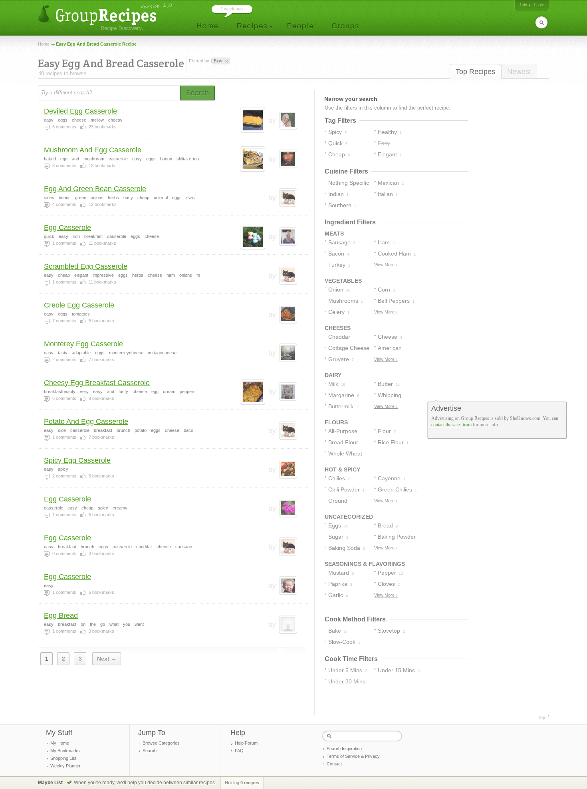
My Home (59, 743)
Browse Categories (161, 743)
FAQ (239, 750)
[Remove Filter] (226, 61)
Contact (334, 763)
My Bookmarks (65, 750)
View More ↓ (386, 264)
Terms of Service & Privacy (353, 756)
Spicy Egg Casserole (77, 460)
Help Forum (246, 743)
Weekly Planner (65, 765)
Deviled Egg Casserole (80, 111)
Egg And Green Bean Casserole (95, 189)
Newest (519, 72)
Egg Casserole (67, 228)
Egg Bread (61, 615)
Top (541, 717)
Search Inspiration (344, 748)
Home (44, 44)
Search (150, 750)
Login (539, 4)
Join (523, 4)
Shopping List (63, 758)
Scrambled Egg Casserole (85, 266)
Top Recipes (475, 72)
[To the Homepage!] (106, 17)
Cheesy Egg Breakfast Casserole (97, 383)
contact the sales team (451, 424)
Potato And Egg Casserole (86, 421)
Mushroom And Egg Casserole (92, 150)
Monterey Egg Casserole (83, 344)
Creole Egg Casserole (79, 305)
